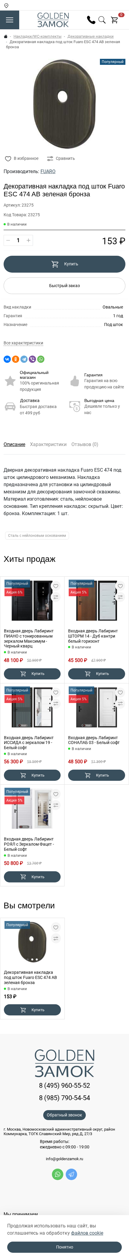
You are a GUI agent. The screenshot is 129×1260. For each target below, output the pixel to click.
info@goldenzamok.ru (64, 1159)
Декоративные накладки (91, 36)
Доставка (30, 400)
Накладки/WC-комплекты (38, 36)
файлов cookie (87, 1233)
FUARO (48, 171)
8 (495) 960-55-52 (64, 1085)
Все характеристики (23, 343)
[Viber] (32, 359)
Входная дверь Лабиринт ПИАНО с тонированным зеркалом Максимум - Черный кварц (29, 638)
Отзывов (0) (84, 444)
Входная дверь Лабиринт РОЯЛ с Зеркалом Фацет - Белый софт (29, 844)
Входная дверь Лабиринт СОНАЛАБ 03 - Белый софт (94, 740)
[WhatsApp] (40, 359)
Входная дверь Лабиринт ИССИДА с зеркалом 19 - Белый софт (29, 742)
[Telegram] (24, 359)
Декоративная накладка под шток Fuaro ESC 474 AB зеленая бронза (30, 977)
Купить (71, 263)
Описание (14, 444)
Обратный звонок (64, 1115)
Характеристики (48, 444)
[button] (28, 959)
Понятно (64, 1247)
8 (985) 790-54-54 (64, 1098)
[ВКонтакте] (7, 359)
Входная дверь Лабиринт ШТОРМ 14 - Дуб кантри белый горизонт (93, 636)
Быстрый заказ (64, 285)
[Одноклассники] (15, 359)
